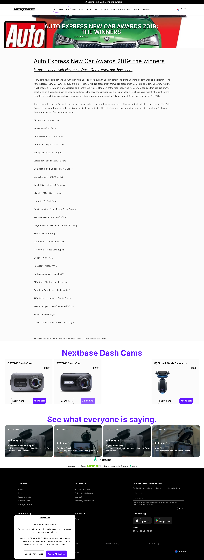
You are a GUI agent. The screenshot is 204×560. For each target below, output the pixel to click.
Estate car (39, 160)
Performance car (42, 274)
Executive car (40, 177)
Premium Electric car (44, 290)
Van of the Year (41, 322)
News (20, 493)
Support (104, 9)
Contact (78, 497)
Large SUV (39, 201)
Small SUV (39, 185)
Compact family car (43, 144)
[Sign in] (181, 9)
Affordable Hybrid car (44, 298)
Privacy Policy (112, 543)
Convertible (39, 136)
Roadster (38, 266)
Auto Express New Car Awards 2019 (52, 84)
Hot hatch (39, 249)
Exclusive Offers (61, 9)
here (104, 338)
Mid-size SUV (40, 193)
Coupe (37, 258)
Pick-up (37, 314)
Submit (180, 508)
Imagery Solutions (141, 9)
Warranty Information (84, 500)
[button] (102, 459)
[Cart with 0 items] (189, 9)
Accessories (91, 9)
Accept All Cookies (56, 554)
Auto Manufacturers (120, 9)
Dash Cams (77, 9)
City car (37, 120)
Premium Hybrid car (44, 306)
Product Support (82, 489)
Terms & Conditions (69, 543)
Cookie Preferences (34, 554)
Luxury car (39, 241)
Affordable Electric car (45, 282)
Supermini (39, 128)
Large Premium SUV (44, 225)
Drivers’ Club (24, 500)
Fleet (77, 519)
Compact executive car (45, 169)
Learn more (18, 401)
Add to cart (39, 400)
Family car (39, 152)
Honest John (127, 96)
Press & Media (24, 497)
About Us (22, 489)
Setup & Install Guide (84, 493)
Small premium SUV (44, 209)
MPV (36, 233)
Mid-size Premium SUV (45, 217)
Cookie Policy (153, 543)
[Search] (185, 9)
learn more (60, 544)
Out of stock (88, 400)
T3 (114, 96)
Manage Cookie (25, 504)
